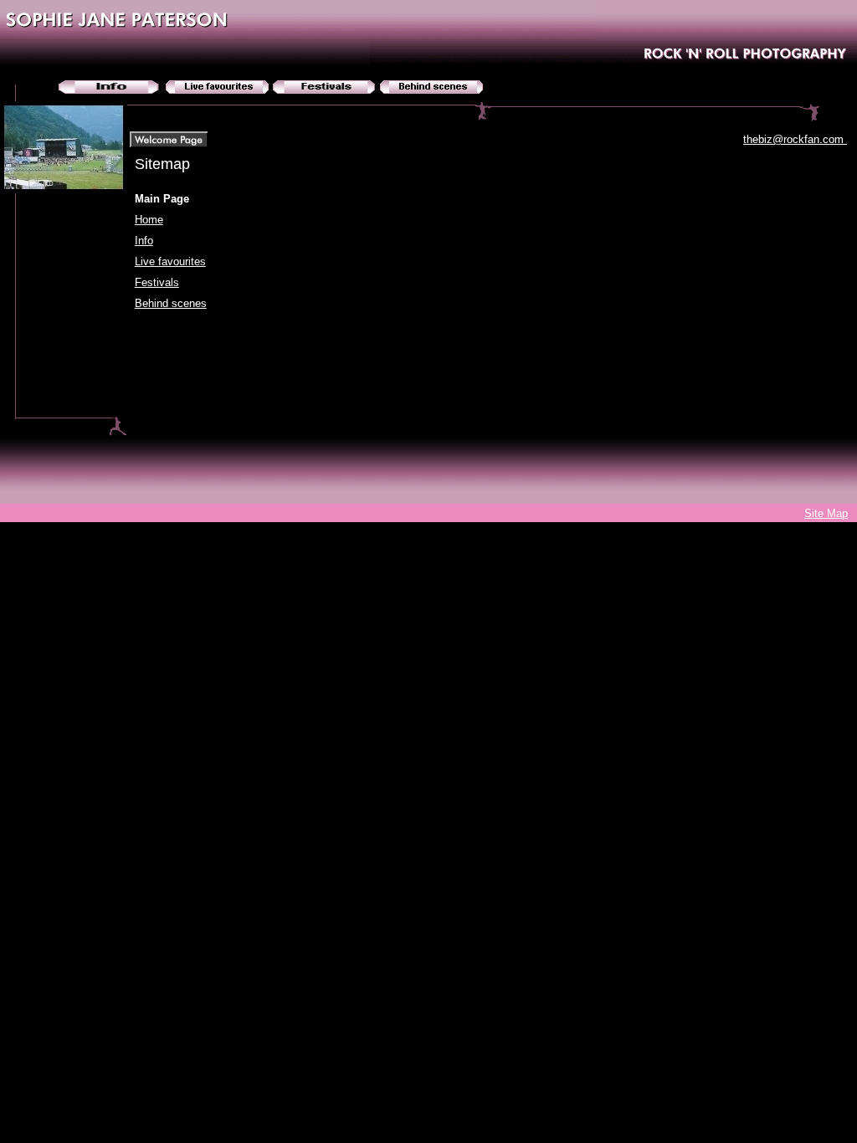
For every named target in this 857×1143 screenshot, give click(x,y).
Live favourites (170, 261)
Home (149, 219)
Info (144, 240)
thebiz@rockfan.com (795, 139)
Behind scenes (171, 303)
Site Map (826, 513)
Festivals (157, 282)
